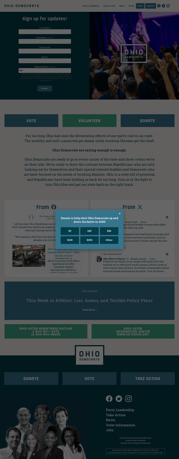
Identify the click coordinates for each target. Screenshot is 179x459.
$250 (89, 240)
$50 (109, 230)
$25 (89, 230)
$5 (69, 230)
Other (109, 240)
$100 (69, 240)
